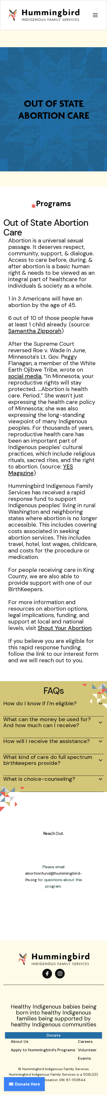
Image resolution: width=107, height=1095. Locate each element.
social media (25, 376)
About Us (19, 1041)
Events (84, 1058)
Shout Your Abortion (65, 628)
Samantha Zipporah (34, 331)
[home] (42, 15)
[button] (95, 15)
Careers (85, 1041)
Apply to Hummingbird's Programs (43, 1050)
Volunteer (87, 1050)
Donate (53, 1035)
